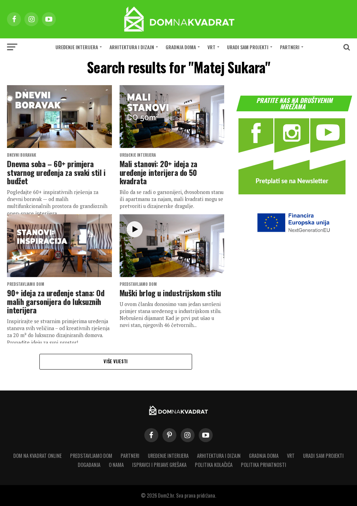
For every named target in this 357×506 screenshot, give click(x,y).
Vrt (211, 47)
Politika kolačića (214, 464)
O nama (116, 464)
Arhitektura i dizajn (131, 47)
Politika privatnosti (263, 464)
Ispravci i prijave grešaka (159, 464)
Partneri (289, 47)
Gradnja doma (181, 47)
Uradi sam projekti (247, 47)
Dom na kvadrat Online (37, 455)
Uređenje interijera (76, 47)
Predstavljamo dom (91, 455)
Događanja (89, 464)
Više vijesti (116, 361)
